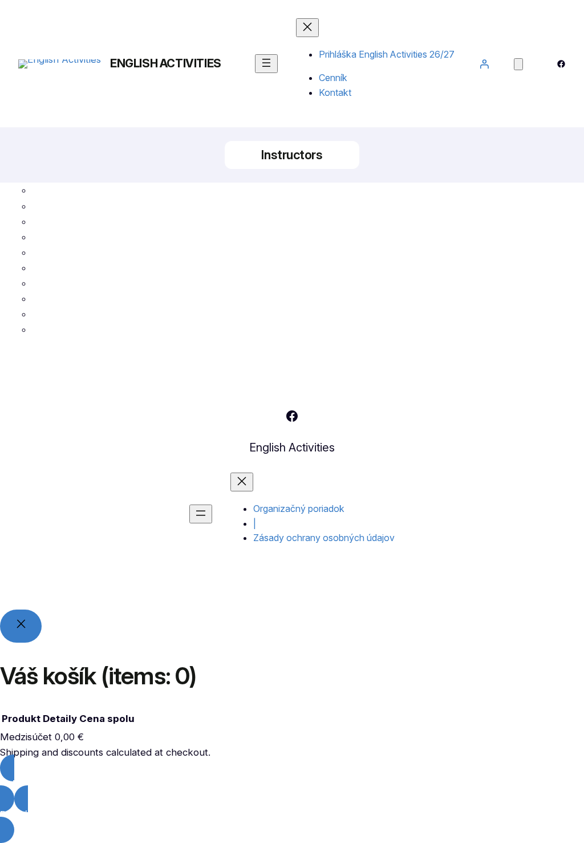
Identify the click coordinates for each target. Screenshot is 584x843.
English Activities (165, 63)
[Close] (21, 626)
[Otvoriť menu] (266, 63)
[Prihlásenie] (484, 64)
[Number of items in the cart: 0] (518, 64)
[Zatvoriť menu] (307, 27)
